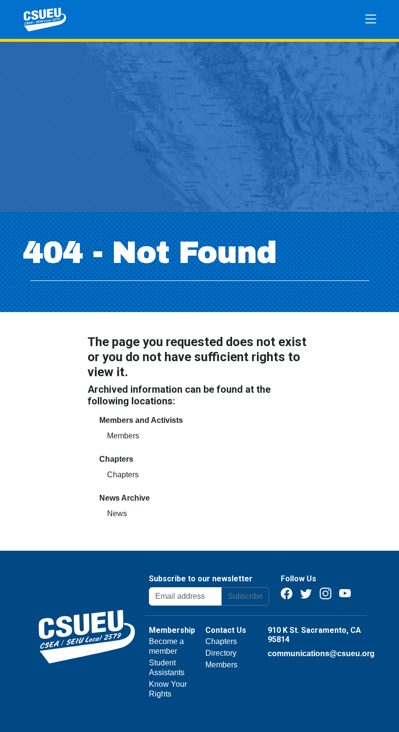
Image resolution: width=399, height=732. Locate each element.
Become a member (166, 646)
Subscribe (245, 596)
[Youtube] (345, 593)
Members (123, 436)
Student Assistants (166, 668)
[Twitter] (306, 593)
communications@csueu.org (321, 653)
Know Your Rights (168, 689)
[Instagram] (325, 593)
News (117, 513)
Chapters (123, 475)
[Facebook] (286, 593)
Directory (220, 653)
